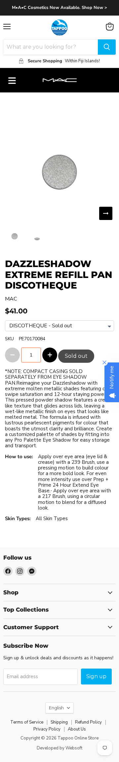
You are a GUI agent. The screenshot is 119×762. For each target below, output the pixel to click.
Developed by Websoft (59, 748)
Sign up (96, 676)
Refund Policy (88, 722)
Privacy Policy (46, 729)
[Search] (107, 47)
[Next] (105, 213)
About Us (77, 729)
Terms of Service (26, 722)
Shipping (59, 722)
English (56, 707)
